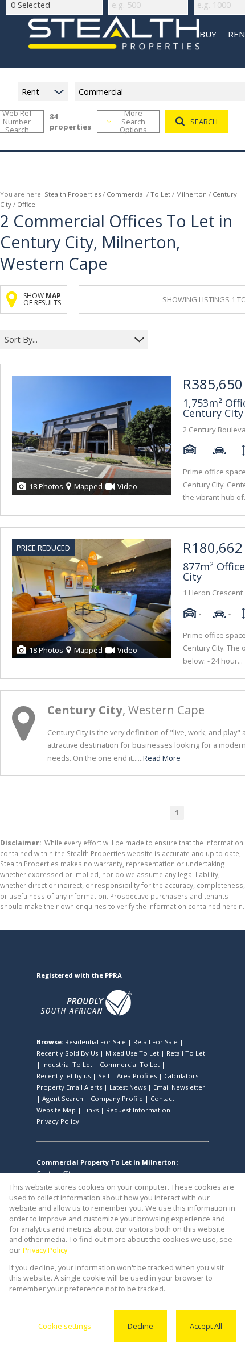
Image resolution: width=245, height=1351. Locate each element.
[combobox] (66, 340)
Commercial (126, 194)
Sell (103, 1075)
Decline (140, 1326)
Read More (162, 758)
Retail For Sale (155, 1041)
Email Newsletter (179, 1087)
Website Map (56, 1110)
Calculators (181, 1075)
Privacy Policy (57, 1121)
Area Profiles (137, 1075)
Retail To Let (185, 1053)
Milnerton (191, 194)
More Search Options (133, 121)
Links (91, 1110)
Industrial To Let (67, 1064)
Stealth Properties (72, 194)
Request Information (138, 1110)
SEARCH (204, 121)
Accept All (206, 1326)
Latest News (127, 1087)
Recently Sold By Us (67, 1053)
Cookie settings (64, 1326)
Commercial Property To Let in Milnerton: (107, 1162)
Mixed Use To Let (132, 1053)
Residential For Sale (95, 1041)
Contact (162, 1098)
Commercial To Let (130, 1064)
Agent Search (62, 1098)
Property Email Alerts (69, 1087)
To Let (160, 194)
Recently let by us (63, 1075)
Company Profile (117, 1098)
